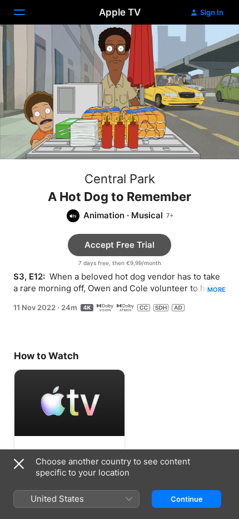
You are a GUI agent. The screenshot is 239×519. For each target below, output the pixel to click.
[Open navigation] (26, 12)
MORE (216, 289)
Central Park (119, 179)
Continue (187, 498)
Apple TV (120, 12)
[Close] (19, 464)
